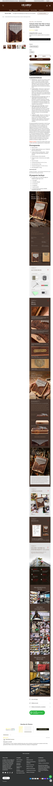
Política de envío (29, 759)
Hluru (6, 781)
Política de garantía (30, 764)
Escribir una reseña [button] (43, 729)
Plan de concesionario (24, 10)
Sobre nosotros (19, 759)
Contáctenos (41, 10)
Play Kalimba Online (20, 772)
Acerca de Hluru (34, 10)
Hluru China (31, 21)
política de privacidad (30, 768)
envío (39, 34)
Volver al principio (26, 753)
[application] (40, 39)
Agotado (44, 56)
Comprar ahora (40, 59)
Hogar (10, 10)
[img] (5, 737)
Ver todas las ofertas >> (42, 13)
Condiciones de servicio (31, 770)
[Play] (30, 39)
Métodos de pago (29, 766)
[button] (50, 6)
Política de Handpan (30, 772)
